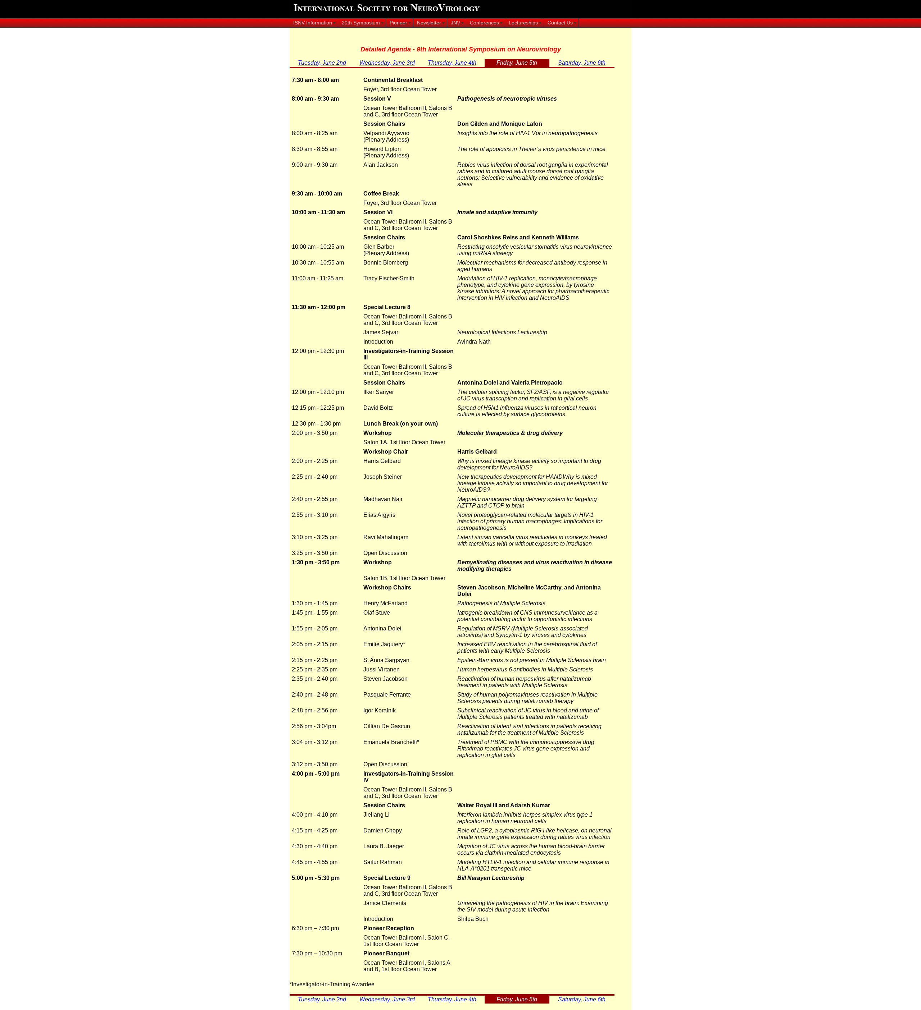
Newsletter (429, 23)
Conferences (484, 23)
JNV (455, 23)
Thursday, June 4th (452, 63)
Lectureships (523, 23)
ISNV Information (312, 23)
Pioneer (398, 23)
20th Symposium (361, 23)
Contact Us (560, 23)
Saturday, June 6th (581, 63)
